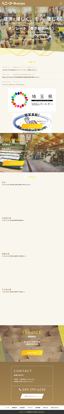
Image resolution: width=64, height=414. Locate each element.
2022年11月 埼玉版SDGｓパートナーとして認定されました (19, 70)
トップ (7, 407)
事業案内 (14, 407)
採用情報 (37, 407)
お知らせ (45, 407)
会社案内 (22, 407)
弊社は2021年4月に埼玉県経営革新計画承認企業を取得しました (21, 77)
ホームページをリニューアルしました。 (13, 84)
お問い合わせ (54, 407)
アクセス (30, 407)
